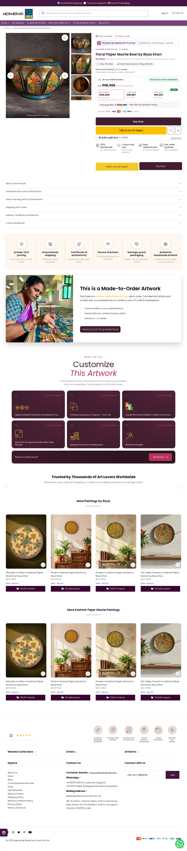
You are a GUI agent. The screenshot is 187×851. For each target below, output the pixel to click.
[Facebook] (7, 832)
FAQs (10, 776)
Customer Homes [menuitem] (36, 22)
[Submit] (42, 13)
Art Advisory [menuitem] (18, 22)
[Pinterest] (24, 832)
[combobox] (93, 13)
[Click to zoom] (65, 37)
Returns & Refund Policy (20, 800)
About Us (103, 22)
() (179, 12)
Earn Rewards (15, 790)
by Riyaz (100, 58)
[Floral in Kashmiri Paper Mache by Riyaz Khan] (71, 541)
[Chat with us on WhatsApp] (179, 843)
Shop (4, 22)
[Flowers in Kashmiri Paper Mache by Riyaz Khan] (116, 541)
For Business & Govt (83, 22)
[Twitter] (19, 832)
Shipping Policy (16, 797)
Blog (10, 779)
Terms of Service (17, 807)
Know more (176, 138)
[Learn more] (116, 36)
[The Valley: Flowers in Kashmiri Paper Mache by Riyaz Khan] (161, 541)
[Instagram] (13, 832)
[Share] (178, 130)
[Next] (65, 75)
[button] (138, 43)
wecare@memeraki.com (103, 772)
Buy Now (138, 121)
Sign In (164, 13)
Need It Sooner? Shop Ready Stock (100, 329)
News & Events (16, 793)
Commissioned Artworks (21, 783)
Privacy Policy (15, 804)
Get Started (158, 457)
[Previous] (10, 75)
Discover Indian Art (58, 22)
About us (12, 772)
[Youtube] (30, 832)
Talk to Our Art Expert (131, 130)
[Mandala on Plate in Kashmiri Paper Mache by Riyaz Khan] (26, 541)
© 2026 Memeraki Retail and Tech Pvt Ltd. (28, 840)
